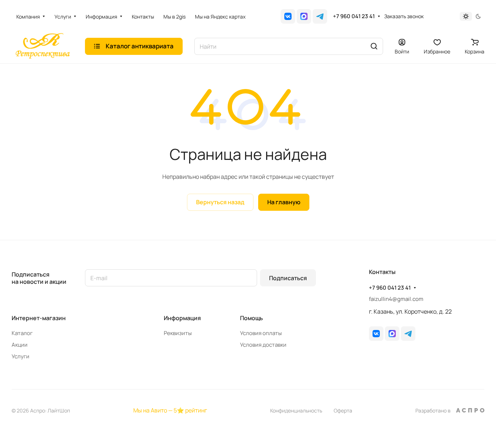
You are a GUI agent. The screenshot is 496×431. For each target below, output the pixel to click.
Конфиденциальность (296, 410)
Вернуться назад (220, 202)
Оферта (343, 410)
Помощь (251, 318)
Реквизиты (178, 333)
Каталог (22, 333)
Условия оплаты (261, 333)
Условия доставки (263, 345)
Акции (20, 345)
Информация (182, 318)
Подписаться (288, 278)
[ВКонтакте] (288, 16)
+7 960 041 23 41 (354, 16)
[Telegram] (320, 16)
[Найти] (374, 46)
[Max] (304, 16)
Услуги (20, 356)
